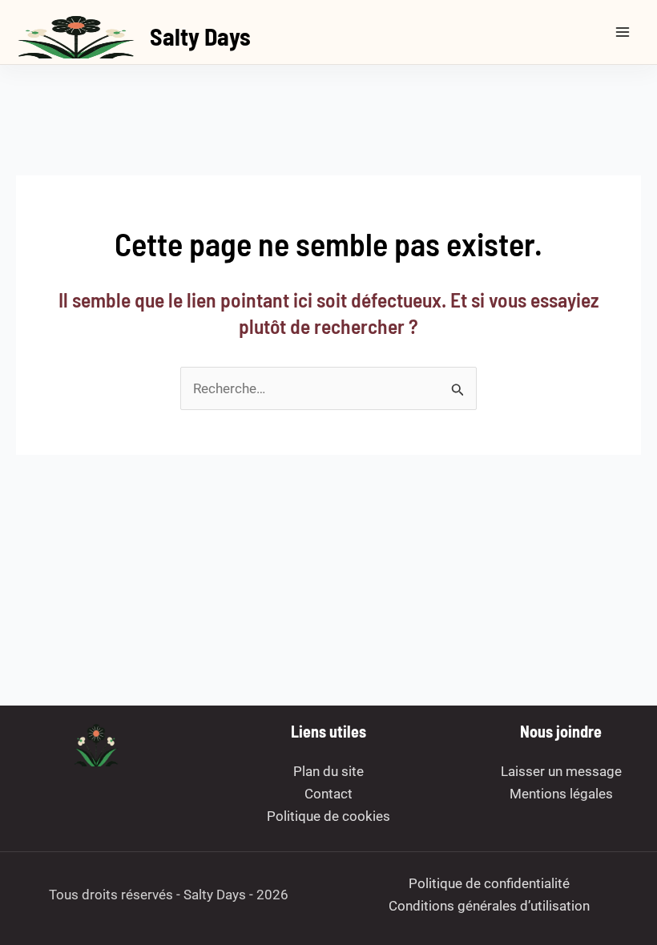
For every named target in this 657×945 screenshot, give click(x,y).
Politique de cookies (328, 816)
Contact (328, 794)
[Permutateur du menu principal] (623, 32)
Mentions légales (561, 794)
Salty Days (200, 36)
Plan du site (328, 771)
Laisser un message (561, 771)
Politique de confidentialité (489, 883)
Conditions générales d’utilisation (489, 906)
